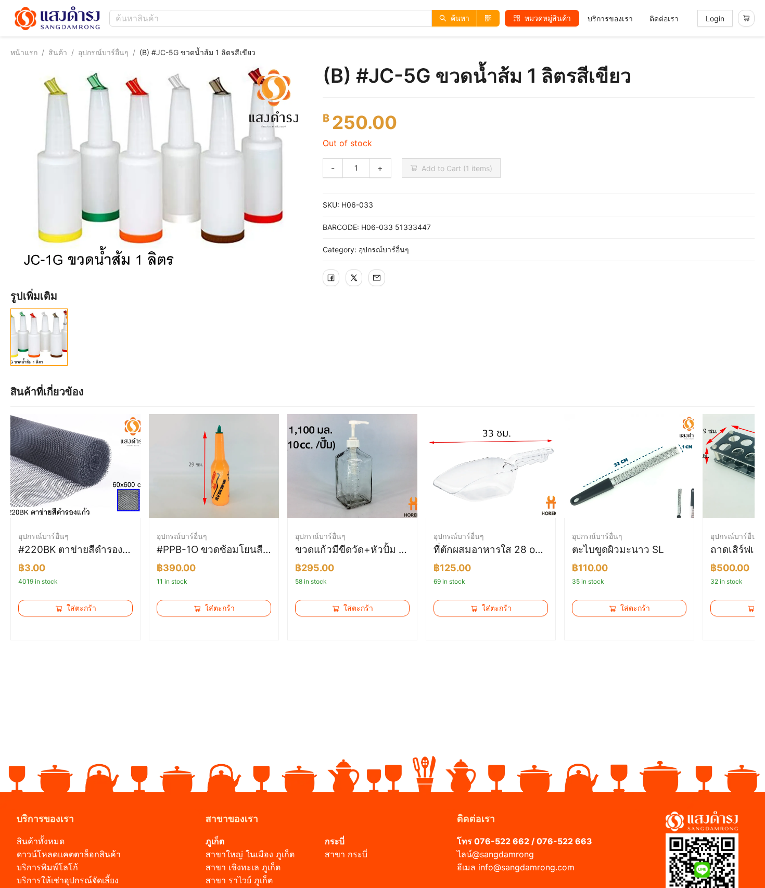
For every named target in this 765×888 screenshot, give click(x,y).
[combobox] (307, 18)
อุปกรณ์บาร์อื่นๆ (103, 52)
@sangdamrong (503, 854)
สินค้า (57, 52)
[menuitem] (610, 18)
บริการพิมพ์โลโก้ (47, 867)
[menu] (633, 18)
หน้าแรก (23, 52)
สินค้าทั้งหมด (41, 841)
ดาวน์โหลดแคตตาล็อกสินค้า (69, 854)
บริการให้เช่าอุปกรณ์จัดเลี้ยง (68, 880)
